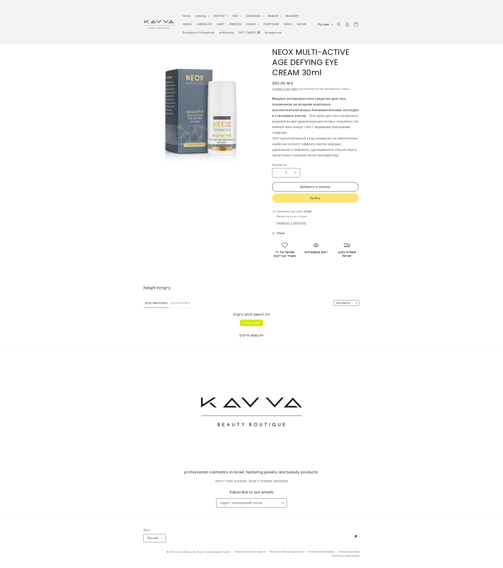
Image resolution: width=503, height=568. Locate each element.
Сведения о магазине (291, 222)
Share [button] (281, 233)
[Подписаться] (282, 503)
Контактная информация (346, 555)
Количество (279, 164)
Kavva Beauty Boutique (190, 552)
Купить (315, 198)
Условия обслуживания (321, 551)
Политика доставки (349, 551)
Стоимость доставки (284, 88)
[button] (202, 16)
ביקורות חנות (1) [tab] (180, 302)
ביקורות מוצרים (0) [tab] (156, 302)
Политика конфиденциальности (287, 551)
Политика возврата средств (250, 551)
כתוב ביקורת (251, 323)
